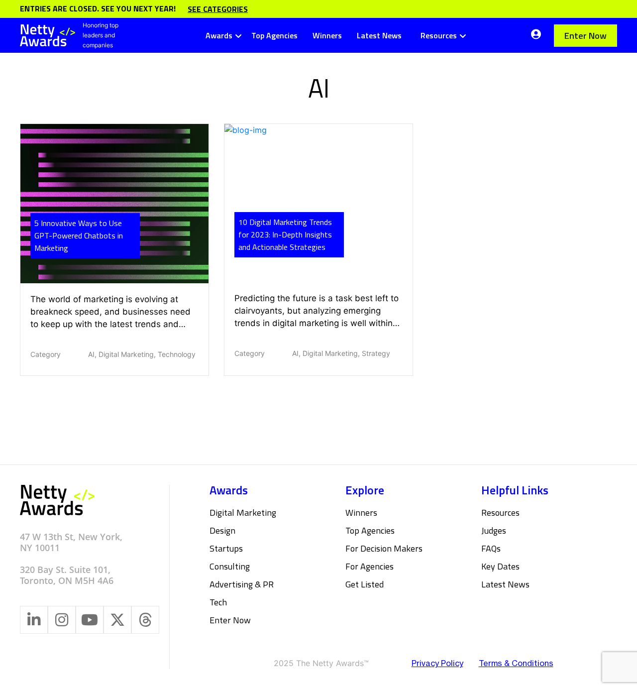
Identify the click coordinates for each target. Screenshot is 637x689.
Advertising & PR (242, 584)
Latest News (379, 35)
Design (222, 530)
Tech (218, 602)
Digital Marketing (243, 512)
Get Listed (364, 584)
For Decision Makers (384, 548)
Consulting (230, 566)
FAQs (491, 548)
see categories (218, 9)
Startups (226, 548)
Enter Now (585, 35)
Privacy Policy (437, 663)
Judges (493, 530)
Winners (327, 35)
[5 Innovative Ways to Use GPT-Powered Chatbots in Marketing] (114, 203)
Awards (219, 35)
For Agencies (369, 566)
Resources (439, 35)
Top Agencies (274, 35)
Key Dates (500, 566)
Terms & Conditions (516, 663)
